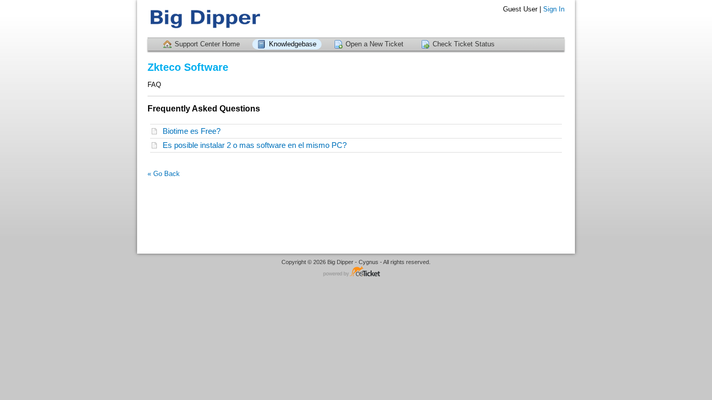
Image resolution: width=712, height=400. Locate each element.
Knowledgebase (292, 44)
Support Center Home (207, 44)
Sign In (553, 9)
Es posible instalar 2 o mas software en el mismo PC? (257, 145)
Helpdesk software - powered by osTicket (356, 272)
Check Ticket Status (464, 44)
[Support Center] (205, 18)
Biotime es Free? (194, 131)
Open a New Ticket (374, 44)
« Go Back (164, 174)
